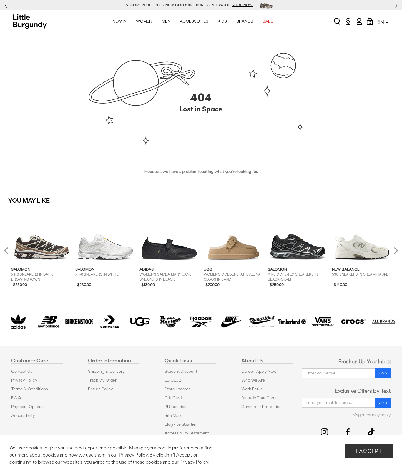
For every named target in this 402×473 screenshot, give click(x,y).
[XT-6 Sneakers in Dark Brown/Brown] (41, 235)
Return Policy (100, 389)
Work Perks (252, 389)
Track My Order (102, 380)
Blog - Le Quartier (181, 424)
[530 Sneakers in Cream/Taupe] (362, 235)
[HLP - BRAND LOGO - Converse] (109, 322)
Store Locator (177, 389)
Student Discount (181, 371)
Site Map (173, 415)
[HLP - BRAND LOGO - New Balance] (49, 322)
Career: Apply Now (259, 371)
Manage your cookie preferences (163, 448)
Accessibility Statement (187, 433)
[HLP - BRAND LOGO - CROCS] (353, 322)
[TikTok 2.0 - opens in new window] (371, 432)
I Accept (369, 451)
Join (383, 373)
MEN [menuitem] (166, 21)
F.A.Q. (16, 397)
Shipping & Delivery (106, 371)
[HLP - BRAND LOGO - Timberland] (292, 322)
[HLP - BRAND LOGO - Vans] (323, 322)
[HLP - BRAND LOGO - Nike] (231, 322)
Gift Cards (174, 397)
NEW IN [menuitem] (119, 21)
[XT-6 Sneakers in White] (105, 235)
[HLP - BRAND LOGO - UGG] (140, 322)
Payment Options (27, 406)
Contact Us (21, 371)
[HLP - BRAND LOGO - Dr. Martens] (170, 322)
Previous (10, 252)
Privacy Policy (24, 380)
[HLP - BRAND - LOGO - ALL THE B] (383, 322)
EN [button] (381, 22)
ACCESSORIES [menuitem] (194, 21)
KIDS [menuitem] (222, 21)
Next (394, 250)
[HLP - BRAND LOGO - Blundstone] (262, 322)
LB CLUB (173, 380)
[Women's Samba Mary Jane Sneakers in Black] (169, 235)
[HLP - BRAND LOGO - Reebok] (201, 322)
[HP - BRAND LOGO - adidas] (18, 322)
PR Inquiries (175, 406)
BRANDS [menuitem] (244, 21)
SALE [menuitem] (268, 21)
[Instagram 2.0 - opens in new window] (324, 432)
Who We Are (253, 380)
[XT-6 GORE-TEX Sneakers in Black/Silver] (298, 235)
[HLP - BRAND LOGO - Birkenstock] (79, 322)
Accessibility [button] (23, 415)
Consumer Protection (261, 406)
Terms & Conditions (29, 389)
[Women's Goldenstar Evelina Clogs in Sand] (234, 235)
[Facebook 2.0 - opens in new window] (347, 432)
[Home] (31, 21)
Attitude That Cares (259, 397)
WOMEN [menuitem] (144, 21)
